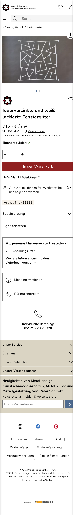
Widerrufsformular (50, 447)
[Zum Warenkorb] (71, 7)
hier (51, 480)
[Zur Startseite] (19, 7)
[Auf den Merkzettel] (71, 99)
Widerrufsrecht (21, 447)
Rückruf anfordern (26, 294)
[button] (70, 35)
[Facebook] (38, 426)
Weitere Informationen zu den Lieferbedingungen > (27, 260)
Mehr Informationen (28, 280)
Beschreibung (13, 213)
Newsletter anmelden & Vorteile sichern (30, 396)
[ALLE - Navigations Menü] (4, 18)
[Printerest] (56, 426)
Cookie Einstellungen (54, 456)
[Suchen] (15, 18)
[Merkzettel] (60, 7)
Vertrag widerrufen (20, 456)
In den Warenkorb (38, 166)
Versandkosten (36, 131)
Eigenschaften (14, 226)
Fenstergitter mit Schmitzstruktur (23, 27)
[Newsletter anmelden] (69, 404)
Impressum (19, 439)
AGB (58, 439)
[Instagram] (20, 426)
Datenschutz (41, 439)
